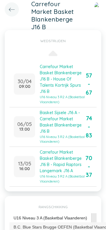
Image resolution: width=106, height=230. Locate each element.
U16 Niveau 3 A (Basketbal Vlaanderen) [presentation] (50, 218)
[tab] (50, 218)
